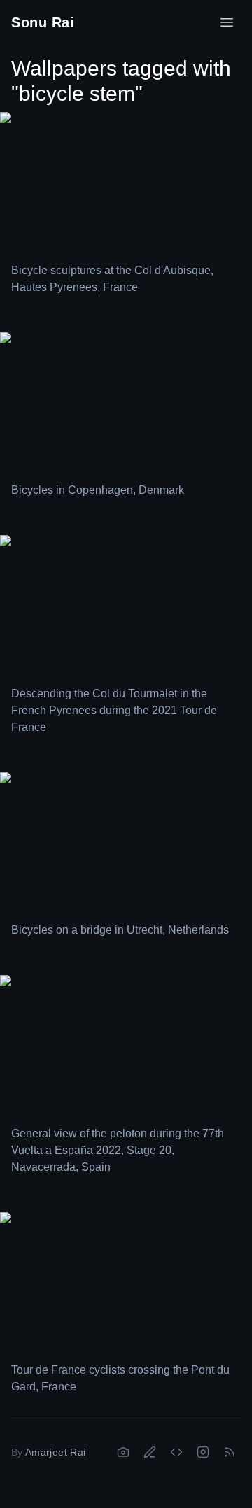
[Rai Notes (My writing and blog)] (150, 1452)
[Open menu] (227, 22)
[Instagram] (203, 1452)
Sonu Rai (42, 22)
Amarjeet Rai (55, 1452)
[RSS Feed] (229, 1452)
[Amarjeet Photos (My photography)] (123, 1452)
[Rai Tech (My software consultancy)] (176, 1452)
